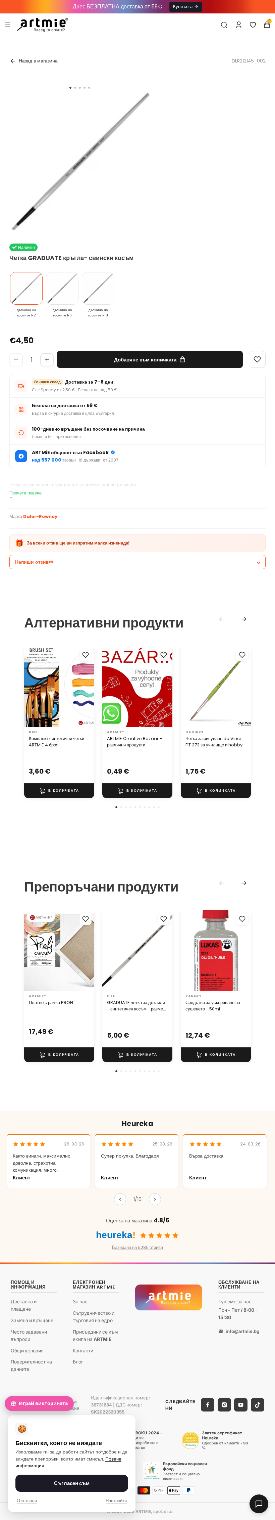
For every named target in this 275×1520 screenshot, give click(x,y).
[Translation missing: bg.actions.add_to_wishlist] (85, 655)
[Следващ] (155, 1199)
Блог (78, 1361)
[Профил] (238, 24)
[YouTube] (241, 1405)
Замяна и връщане (32, 1320)
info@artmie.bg (242, 1331)
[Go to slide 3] (80, 88)
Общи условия (27, 1350)
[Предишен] (120, 1199)
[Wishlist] (257, 359)
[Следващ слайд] (86, 686)
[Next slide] (244, 619)
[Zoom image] (79, 162)
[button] (116, 807)
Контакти (83, 1350)
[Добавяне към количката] (59, 790)
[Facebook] (207, 1405)
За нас (80, 1301)
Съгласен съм (72, 1483)
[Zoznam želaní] (253, 25)
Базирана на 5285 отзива (137, 1247)
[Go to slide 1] (70, 88)
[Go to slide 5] (89, 88)
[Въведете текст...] (224, 24)
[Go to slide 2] (75, 88)
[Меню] (7, 24)
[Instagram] (224, 1405)
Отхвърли (27, 1501)
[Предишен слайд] (31, 686)
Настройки (116, 1501)
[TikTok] (257, 1405)
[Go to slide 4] (85, 88)
